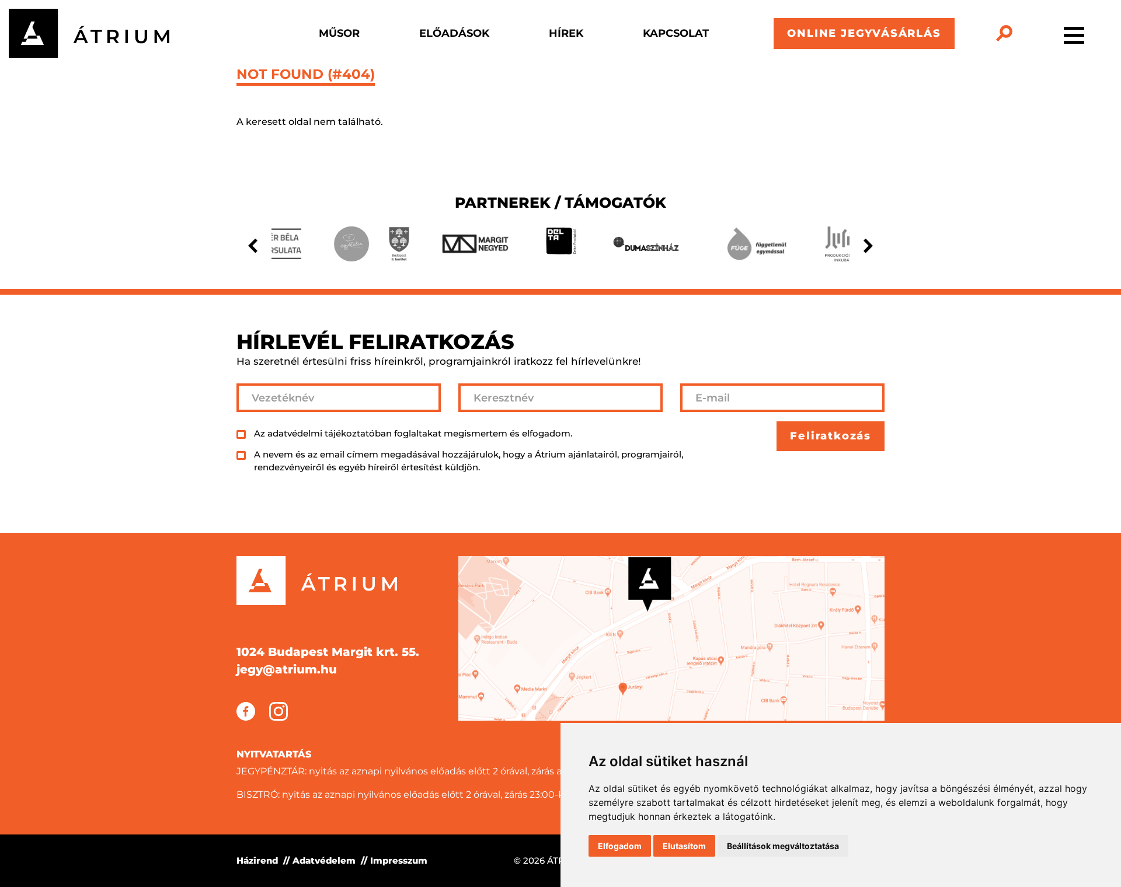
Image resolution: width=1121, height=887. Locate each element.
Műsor (339, 33)
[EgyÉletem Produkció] (351, 243)
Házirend (257, 860)
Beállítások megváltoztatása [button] (783, 846)
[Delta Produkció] (561, 243)
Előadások (454, 33)
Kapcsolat (676, 33)
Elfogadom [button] (620, 846)
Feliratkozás (830, 435)
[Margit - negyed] (475, 243)
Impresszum (398, 860)
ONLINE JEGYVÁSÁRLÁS (864, 33)
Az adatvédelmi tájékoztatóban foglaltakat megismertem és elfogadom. (413, 433)
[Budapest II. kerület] (399, 243)
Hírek (566, 33)
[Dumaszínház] (646, 244)
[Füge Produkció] (756, 243)
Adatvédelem (324, 860)
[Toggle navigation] (1074, 33)
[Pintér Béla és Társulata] (275, 243)
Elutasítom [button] (684, 846)
